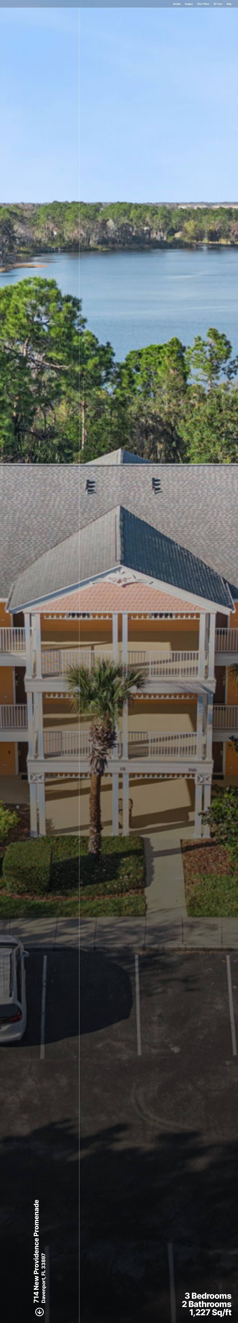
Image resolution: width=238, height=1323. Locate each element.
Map (229, 3)
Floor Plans (203, 3)
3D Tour (217, 3)
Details (177, 3)
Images (189, 3)
